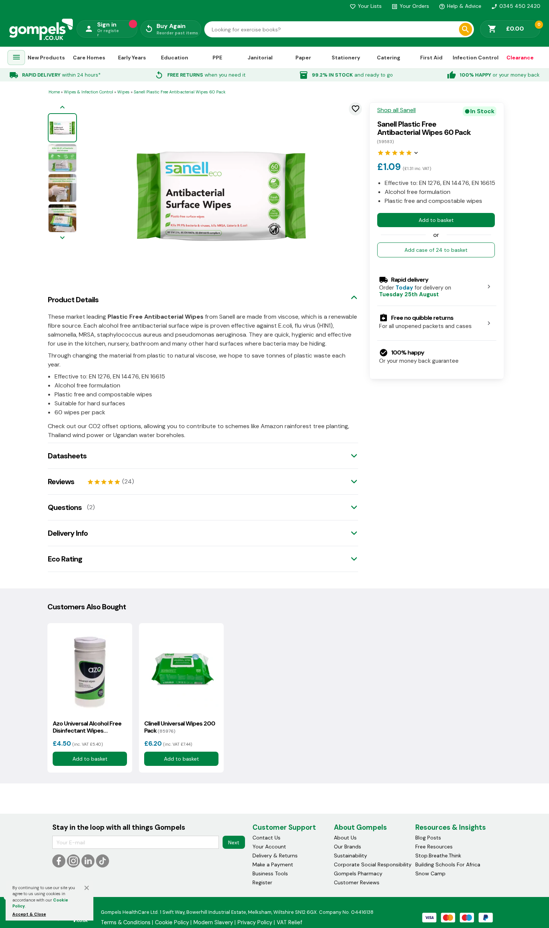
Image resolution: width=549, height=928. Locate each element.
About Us (345, 837)
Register (262, 882)
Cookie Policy (172, 922)
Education (174, 57)
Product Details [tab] (73, 299)
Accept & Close (29, 914)
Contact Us (266, 837)
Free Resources (434, 846)
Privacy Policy (255, 922)
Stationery (346, 57)
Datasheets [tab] (67, 456)
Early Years (132, 57)
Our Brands (347, 846)
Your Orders (410, 6)
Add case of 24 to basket (436, 249)
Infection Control (476, 57)
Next (233, 842)
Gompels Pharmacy (358, 873)
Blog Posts (428, 837)
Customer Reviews (356, 882)
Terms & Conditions (126, 922)
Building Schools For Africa (447, 864)
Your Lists (366, 6)
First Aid (431, 57)
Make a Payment (272, 864)
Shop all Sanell (396, 110)
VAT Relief (289, 922)
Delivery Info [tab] (68, 533)
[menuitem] (16, 58)
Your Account (269, 846)
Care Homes (89, 57)
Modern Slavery (213, 922)
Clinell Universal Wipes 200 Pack (179, 727)
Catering (388, 57)
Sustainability (350, 855)
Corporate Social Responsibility (373, 864)
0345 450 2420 (515, 6)
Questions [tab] (65, 507)
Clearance (520, 57)
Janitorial (260, 57)
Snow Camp (430, 873)
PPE (217, 57)
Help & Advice (460, 6)
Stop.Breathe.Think (438, 855)
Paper (303, 57)
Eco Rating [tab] (65, 559)
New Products (46, 57)
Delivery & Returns (275, 855)
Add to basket (436, 219)
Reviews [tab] (61, 481)
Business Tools (270, 873)
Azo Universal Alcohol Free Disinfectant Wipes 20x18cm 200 (87, 727)
